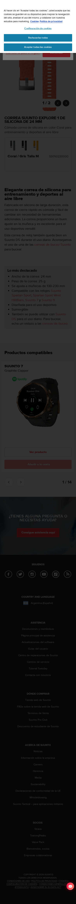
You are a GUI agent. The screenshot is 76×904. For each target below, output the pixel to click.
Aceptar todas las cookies (38, 47)
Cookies (34, 21)
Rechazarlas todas (38, 37)
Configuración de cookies (37, 28)
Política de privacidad (51, 21)
